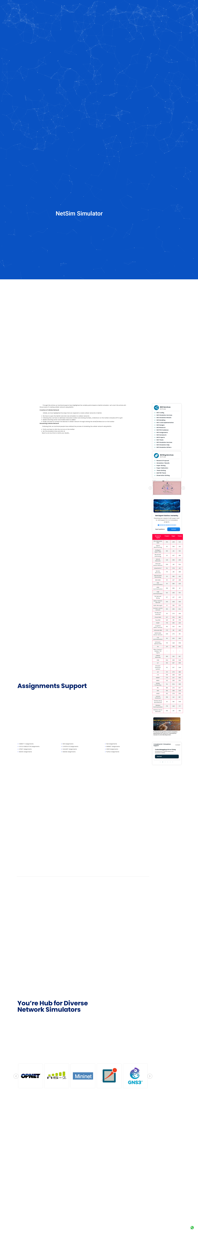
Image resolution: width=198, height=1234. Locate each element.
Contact (173, 529)
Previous (16, 1076)
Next (149, 1076)
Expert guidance (160, 529)
